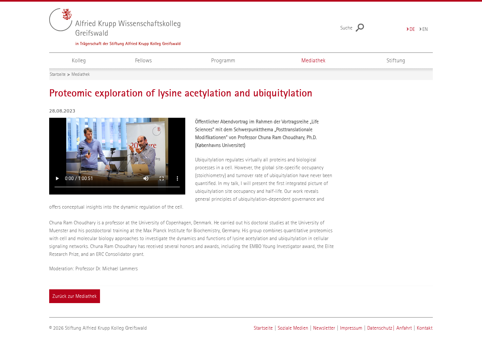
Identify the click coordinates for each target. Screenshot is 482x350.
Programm (223, 60)
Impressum (351, 328)
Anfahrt (404, 328)
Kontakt (424, 328)
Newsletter (324, 328)
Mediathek (313, 60)
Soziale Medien (293, 328)
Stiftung (396, 60)
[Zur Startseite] (128, 27)
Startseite (263, 328)
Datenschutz (379, 328)
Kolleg (79, 60)
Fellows (143, 60)
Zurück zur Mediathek (74, 296)
